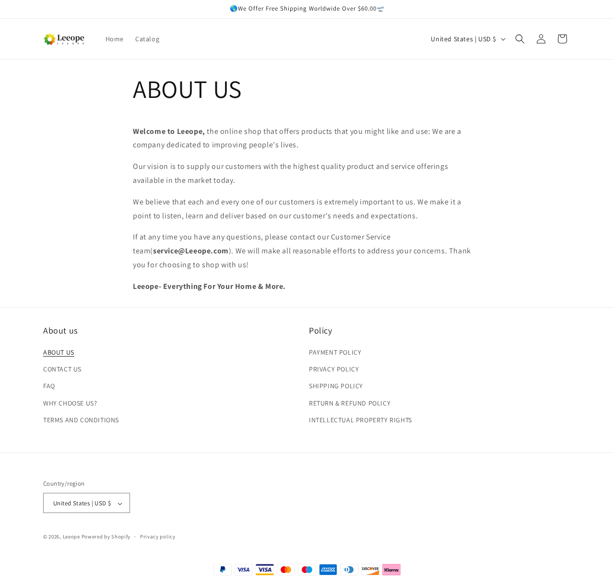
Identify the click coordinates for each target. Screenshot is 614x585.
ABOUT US (58, 352)
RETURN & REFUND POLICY (349, 403)
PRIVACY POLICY (334, 369)
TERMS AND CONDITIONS (81, 420)
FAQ (49, 386)
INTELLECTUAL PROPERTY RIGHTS (360, 420)
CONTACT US (62, 369)
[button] (520, 38)
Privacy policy (158, 537)
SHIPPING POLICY (336, 386)
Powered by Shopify (106, 537)
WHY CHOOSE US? (70, 403)
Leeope (71, 537)
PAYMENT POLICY (335, 352)
